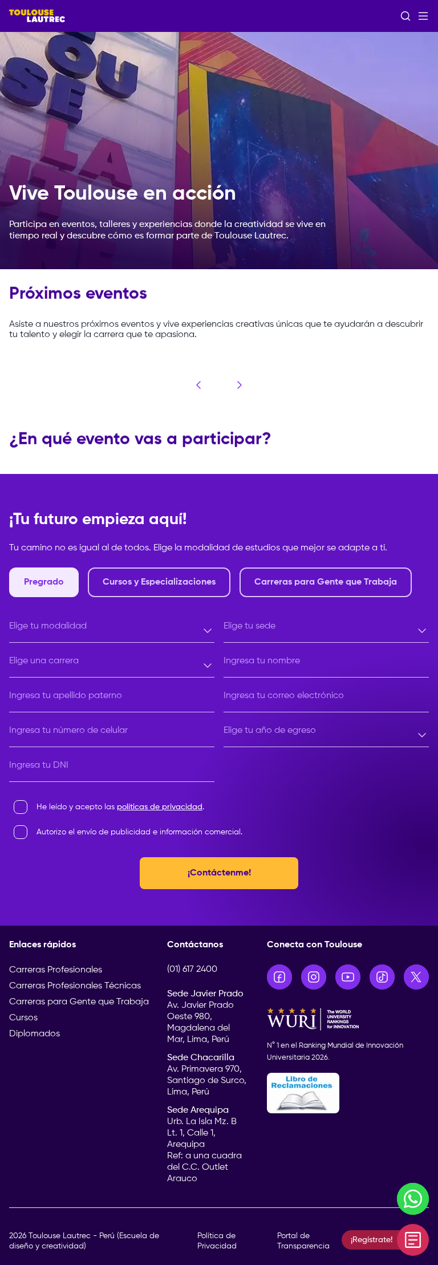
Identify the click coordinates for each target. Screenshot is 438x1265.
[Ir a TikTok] (382, 977)
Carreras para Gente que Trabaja (79, 1002)
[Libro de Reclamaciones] (348, 1093)
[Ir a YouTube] (347, 977)
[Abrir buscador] (405, 16)
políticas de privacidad (159, 807)
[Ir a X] (416, 977)
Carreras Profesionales (55, 970)
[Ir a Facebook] (279, 977)
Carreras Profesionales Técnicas (75, 986)
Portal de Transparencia (303, 1241)
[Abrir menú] (423, 16)
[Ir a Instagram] (313, 977)
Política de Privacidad (217, 1241)
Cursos (23, 1018)
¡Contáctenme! (219, 873)
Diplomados (34, 1034)
